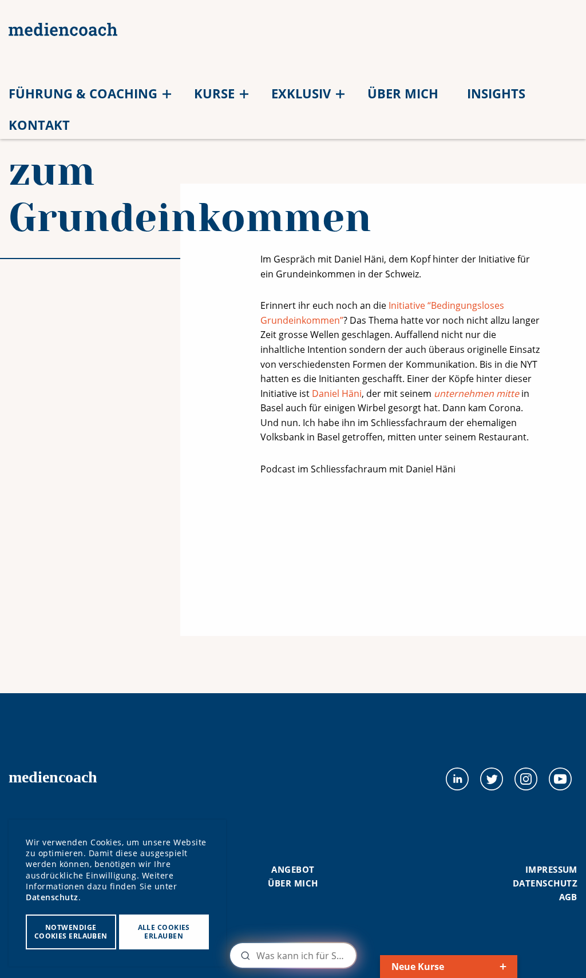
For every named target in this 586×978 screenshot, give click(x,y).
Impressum (551, 869)
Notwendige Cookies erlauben (71, 932)
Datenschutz (545, 883)
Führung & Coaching (83, 93)
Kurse (214, 93)
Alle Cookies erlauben (164, 932)
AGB (568, 897)
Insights (496, 93)
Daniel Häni (337, 393)
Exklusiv (301, 93)
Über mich (402, 93)
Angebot (292, 869)
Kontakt (39, 124)
